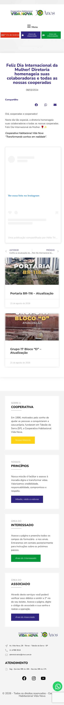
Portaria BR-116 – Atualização (31, 293)
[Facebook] (24, 678)
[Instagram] (34, 678)
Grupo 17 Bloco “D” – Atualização (25, 350)
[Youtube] (43, 678)
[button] (32, 26)
